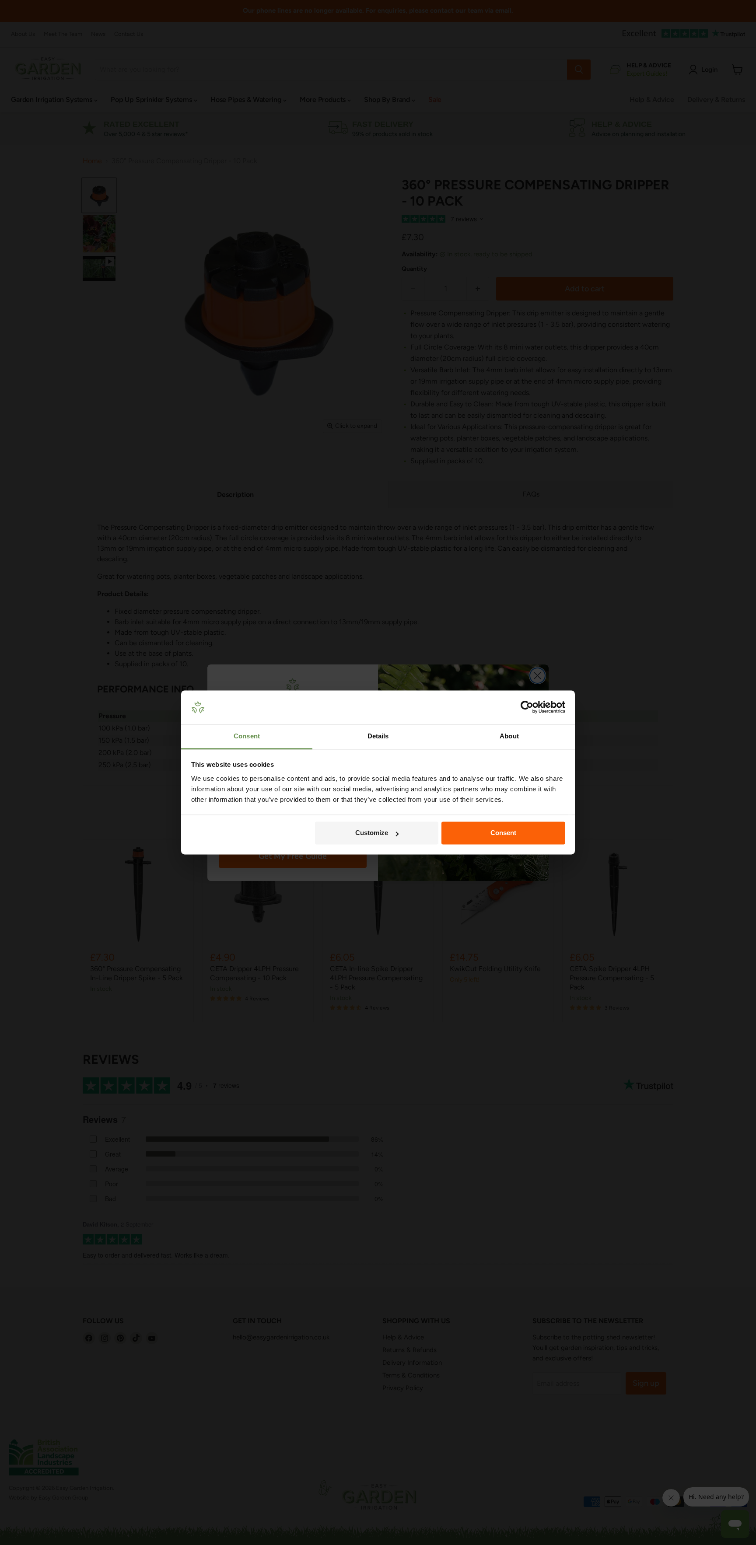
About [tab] (509, 736)
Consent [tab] (247, 736)
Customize (371, 833)
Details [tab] (378, 736)
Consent (503, 833)
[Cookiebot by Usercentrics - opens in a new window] (527, 707)
